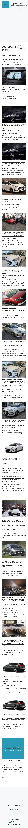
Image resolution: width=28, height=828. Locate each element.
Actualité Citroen (6, 232)
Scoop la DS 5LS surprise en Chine (13, 310)
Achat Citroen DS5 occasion (11, 482)
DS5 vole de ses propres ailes (11, 131)
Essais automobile (15, 270)
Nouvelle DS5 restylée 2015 (11, 166)
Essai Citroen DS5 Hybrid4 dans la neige (13, 276)
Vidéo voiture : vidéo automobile (10, 385)
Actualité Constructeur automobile (11, 86)
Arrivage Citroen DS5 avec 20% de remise (13, 462)
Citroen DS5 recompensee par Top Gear (13, 644)
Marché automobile (20, 678)
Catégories (21, 46)
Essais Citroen (11, 382)
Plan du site (5, 776)
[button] (20, 10)
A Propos (4, 778)
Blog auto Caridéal (18, 4)
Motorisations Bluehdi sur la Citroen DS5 (14, 346)
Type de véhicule (19, 163)
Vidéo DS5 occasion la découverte (13, 425)
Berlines (13, 125)
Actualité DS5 (7, 125)
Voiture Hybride (11, 523)
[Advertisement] (14, 28)
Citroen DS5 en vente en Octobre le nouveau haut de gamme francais (13, 719)
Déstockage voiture (7, 459)
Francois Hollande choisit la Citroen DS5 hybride (13, 526)
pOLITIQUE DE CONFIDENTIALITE (14, 822)
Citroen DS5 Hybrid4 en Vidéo (11, 389)
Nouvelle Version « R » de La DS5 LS (13, 236)
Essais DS (10, 127)
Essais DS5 (15, 127)
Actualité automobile (7, 476)
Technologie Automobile (10, 87)
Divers (16, 125)
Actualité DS (5, 196)
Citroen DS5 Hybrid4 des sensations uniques (13, 605)
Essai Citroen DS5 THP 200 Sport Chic (12, 566)
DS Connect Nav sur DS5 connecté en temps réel (14, 90)
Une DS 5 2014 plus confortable (12, 199)
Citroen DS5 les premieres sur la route (12, 682)
